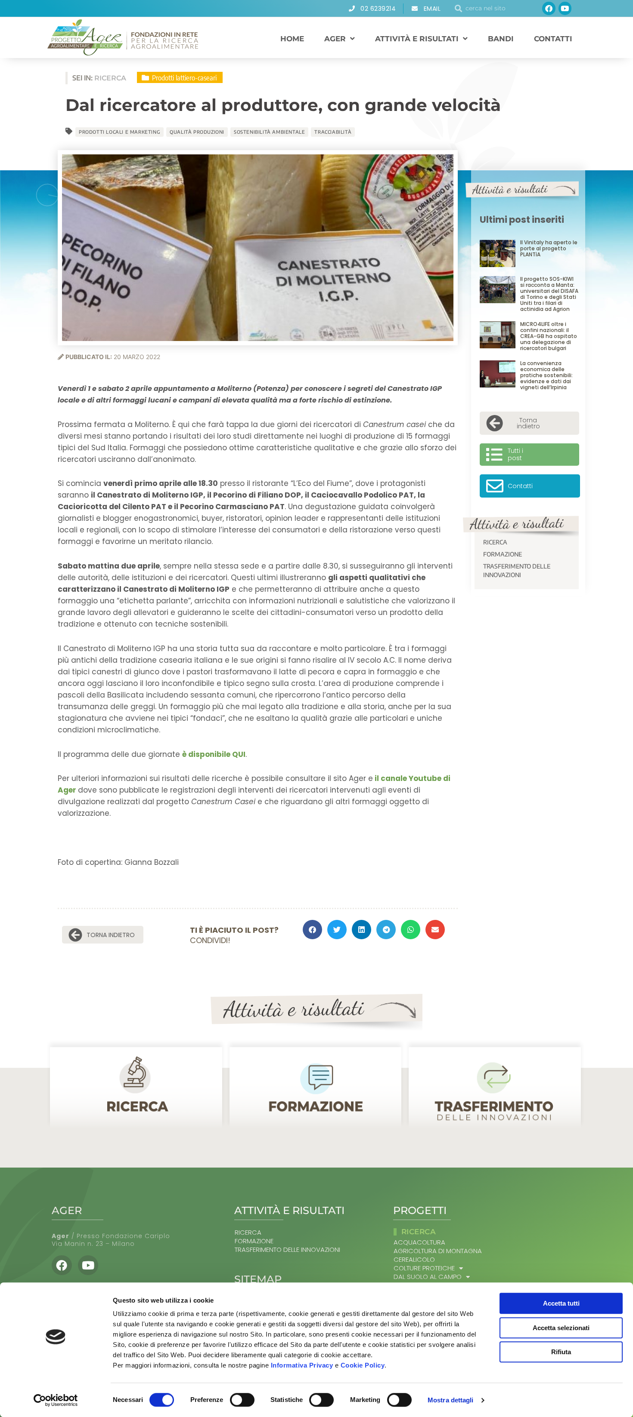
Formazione (502, 554)
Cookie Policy (363, 1365)
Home (292, 38)
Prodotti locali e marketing (119, 132)
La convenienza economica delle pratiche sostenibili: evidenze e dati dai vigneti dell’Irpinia (546, 375)
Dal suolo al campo (428, 1277)
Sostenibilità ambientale (269, 132)
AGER (335, 38)
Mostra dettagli (451, 1400)
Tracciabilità (332, 132)
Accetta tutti (561, 1303)
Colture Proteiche (424, 1268)
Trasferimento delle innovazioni (516, 570)
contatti (553, 38)
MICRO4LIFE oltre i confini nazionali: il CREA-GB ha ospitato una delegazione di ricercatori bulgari (548, 336)
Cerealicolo (414, 1259)
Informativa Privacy (302, 1365)
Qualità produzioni (197, 132)
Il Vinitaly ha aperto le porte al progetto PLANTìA (548, 248)
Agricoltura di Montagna (438, 1251)
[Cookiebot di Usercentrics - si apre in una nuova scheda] (55, 1400)
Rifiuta (561, 1352)
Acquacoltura (419, 1242)
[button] (312, 929)
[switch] (242, 1400)
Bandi (501, 38)
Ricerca (495, 542)
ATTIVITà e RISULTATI (417, 38)
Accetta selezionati (561, 1327)
